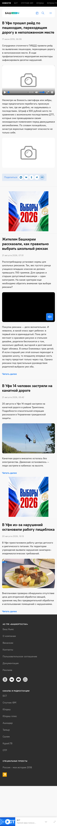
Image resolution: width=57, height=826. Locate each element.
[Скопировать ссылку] (42, 177)
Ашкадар (8, 723)
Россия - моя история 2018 (17, 767)
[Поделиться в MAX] (21, 177)
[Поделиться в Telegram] (36, 177)
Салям (6, 736)
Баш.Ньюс (8, 629)
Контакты (8, 649)
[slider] (18, 92)
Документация (11, 663)
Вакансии (8, 642)
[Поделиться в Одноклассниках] (31, 177)
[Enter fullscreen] (55, 822)
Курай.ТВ (7, 743)
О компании (9, 636)
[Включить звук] (49, 316)
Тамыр (6, 729)
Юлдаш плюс (10, 716)
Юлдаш (40, 3)
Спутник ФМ (27, 3)
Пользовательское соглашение (20, 656)
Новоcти (6, 3)
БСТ (16, 3)
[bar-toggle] (51, 13)
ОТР (5, 750)
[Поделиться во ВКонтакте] (26, 177)
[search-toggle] (43, 13)
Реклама (7, 670)
